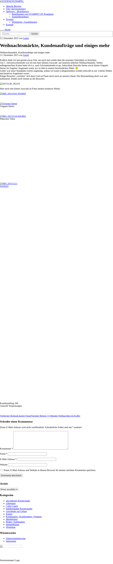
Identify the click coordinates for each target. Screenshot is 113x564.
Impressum (11, 541)
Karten (9, 514)
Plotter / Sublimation (15, 522)
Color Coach (12, 506)
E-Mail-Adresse (8, 459)
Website (3, 464)
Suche (7, 29)
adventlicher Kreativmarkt (18, 501)
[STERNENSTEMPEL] (12, 1)
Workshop (10, 527)
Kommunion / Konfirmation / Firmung (24, 516)
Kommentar (6, 448)
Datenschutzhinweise (16, 538)
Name (3, 454)
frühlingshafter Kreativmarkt (19, 508)
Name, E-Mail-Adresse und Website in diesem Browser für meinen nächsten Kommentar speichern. (50, 470)
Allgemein (11, 503)
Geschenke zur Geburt (16, 511)
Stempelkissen (12, 524)
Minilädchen (12, 519)
